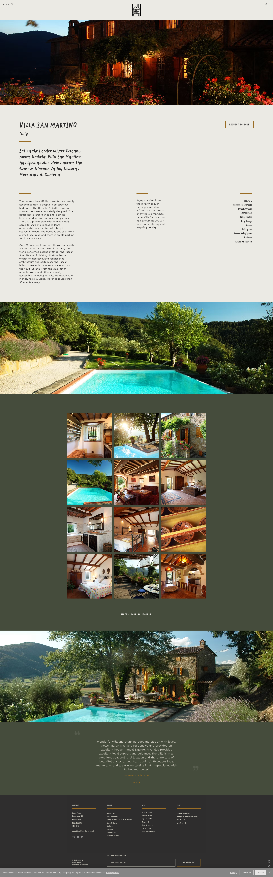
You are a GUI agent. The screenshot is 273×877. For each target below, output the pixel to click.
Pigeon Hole (147, 818)
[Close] (269, 872)
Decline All (246, 872)
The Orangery (147, 825)
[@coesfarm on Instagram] (269, 861)
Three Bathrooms (245, 209)
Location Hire (182, 823)
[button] (267, 4)
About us (110, 813)
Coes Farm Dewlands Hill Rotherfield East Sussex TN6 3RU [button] (77, 819)
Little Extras (146, 828)
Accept (261, 872)
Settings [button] (233, 872)
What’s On (181, 819)
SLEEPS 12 (248, 200)
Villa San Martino (148, 831)
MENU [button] (6, 4)
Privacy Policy (112, 872)
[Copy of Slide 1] (136, 782)
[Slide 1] (134, 782)
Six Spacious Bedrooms (242, 204)
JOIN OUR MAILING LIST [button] (116, 855)
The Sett (145, 822)
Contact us (111, 832)
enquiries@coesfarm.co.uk (83, 831)
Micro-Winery (112, 816)
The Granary (147, 815)
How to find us (113, 835)
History (110, 829)
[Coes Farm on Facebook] (269, 866)
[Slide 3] (139, 782)
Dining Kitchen (246, 217)
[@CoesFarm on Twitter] (82, 836)
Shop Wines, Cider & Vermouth (119, 819)
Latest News (112, 823)
